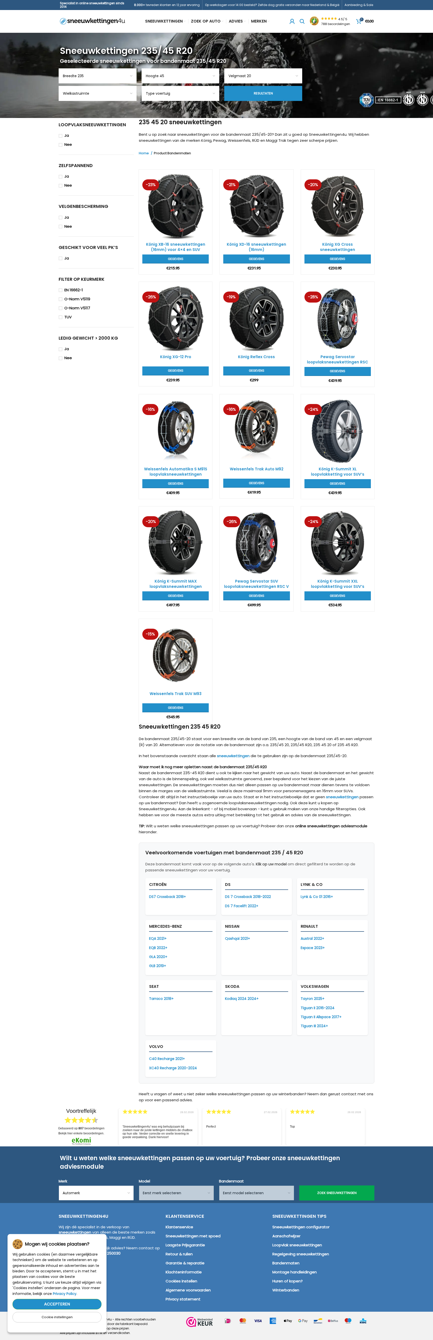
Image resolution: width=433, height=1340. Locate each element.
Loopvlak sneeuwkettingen (297, 1245)
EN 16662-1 (73, 290)
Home (144, 153)
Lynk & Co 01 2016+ (317, 896)
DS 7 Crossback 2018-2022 (248, 896)
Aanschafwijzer (286, 1236)
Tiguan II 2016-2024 (318, 1007)
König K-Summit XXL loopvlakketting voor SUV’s (337, 584)
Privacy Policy (64, 1293)
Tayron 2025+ (312, 998)
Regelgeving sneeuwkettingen (300, 1254)
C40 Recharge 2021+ (167, 1058)
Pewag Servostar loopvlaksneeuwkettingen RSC (337, 359)
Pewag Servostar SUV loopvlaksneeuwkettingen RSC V (256, 584)
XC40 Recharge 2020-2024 (173, 1067)
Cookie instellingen (57, 1317)
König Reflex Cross (256, 356)
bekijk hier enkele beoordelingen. (81, 1133)
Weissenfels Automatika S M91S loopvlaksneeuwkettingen (175, 471)
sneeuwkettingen (233, 755)
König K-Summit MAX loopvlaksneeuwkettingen (176, 584)
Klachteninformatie (184, 1272)
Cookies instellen (181, 1281)
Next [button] (371, 1123)
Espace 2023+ (313, 947)
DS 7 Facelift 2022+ (241, 905)
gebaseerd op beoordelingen (81, 1128)
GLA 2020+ (158, 956)
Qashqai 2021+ (237, 938)
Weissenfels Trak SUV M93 (175, 693)
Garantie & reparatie (185, 1263)
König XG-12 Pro (175, 356)
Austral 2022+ (312, 938)
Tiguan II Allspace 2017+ (321, 1016)
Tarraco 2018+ (161, 998)
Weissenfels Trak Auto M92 (256, 469)
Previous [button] (111, 1123)
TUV (68, 317)
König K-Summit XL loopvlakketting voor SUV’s (337, 471)
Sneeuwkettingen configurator (301, 1227)
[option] (158, 1127)
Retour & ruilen (179, 1254)
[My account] (292, 21)
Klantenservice (179, 1227)
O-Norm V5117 (77, 308)
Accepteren (57, 1304)
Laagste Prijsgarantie (185, 1245)
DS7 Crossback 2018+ (167, 896)
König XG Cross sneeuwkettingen (337, 247)
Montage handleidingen (294, 1272)
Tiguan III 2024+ (314, 1025)
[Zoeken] (302, 21)
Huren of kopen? (287, 1281)
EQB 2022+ (158, 947)
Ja (66, 135)
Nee (68, 144)
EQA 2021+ (158, 938)
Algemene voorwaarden (188, 1290)
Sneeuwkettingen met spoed (193, 1236)
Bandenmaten (285, 1263)
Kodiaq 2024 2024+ (242, 998)
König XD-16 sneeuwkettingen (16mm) (256, 247)
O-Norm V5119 (77, 299)
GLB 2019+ (157, 965)
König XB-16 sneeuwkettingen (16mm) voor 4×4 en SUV (175, 247)
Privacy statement (183, 1299)
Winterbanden (285, 1290)
